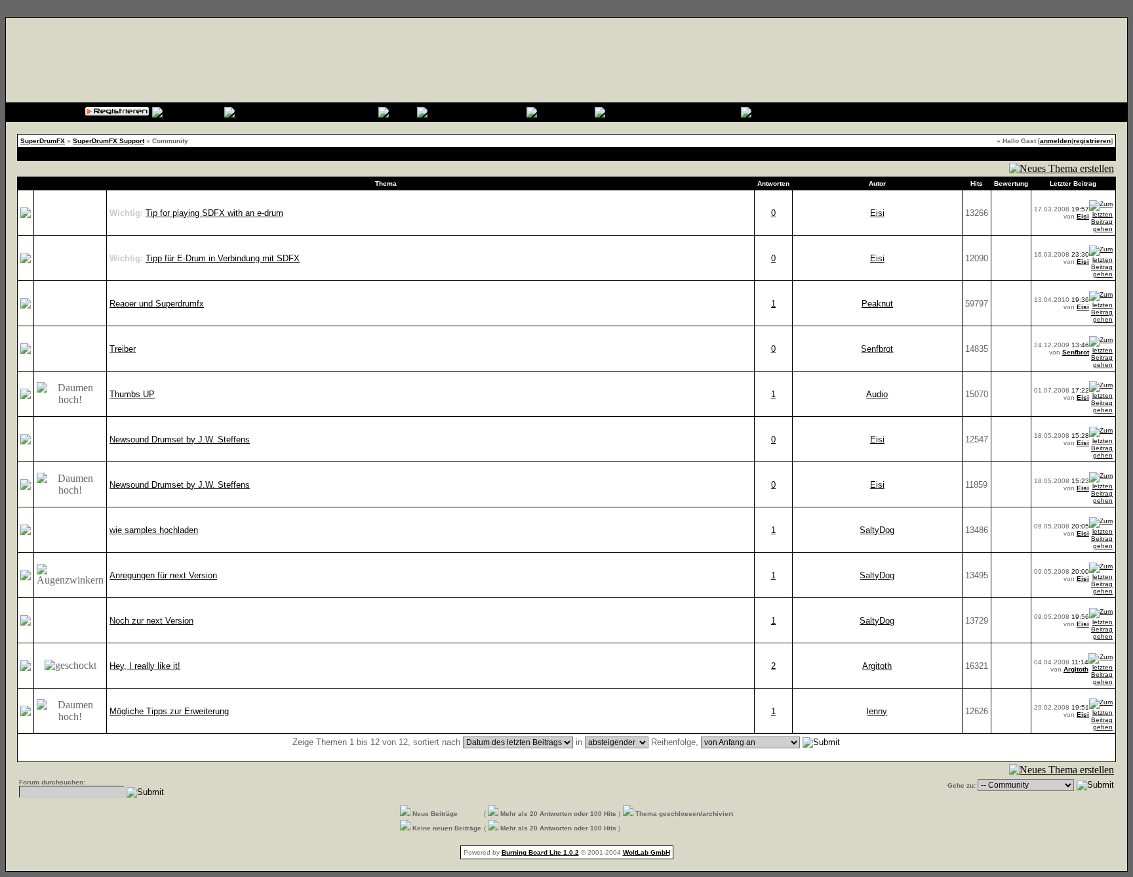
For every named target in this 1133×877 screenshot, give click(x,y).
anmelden (1055, 140)
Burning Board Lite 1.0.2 (540, 852)
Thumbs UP (132, 394)
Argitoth (877, 666)
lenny (877, 711)
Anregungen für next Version (163, 575)
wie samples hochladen (153, 530)
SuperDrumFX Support (108, 140)
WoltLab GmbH (646, 852)
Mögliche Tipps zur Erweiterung (169, 711)
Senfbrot (877, 349)
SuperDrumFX (42, 140)
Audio (877, 394)
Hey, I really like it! (144, 666)
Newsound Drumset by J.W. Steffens (179, 439)
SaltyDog (877, 530)
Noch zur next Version (151, 621)
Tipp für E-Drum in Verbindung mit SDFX (223, 258)
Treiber (122, 349)
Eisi (877, 213)
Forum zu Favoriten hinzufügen (1065, 154)
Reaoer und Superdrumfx (156, 304)
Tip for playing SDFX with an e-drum (214, 213)
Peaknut (877, 304)
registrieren (1092, 140)
